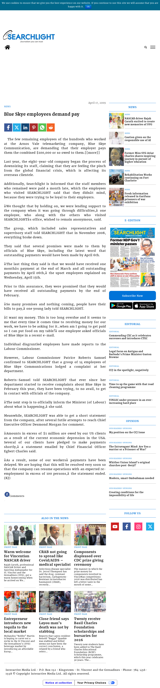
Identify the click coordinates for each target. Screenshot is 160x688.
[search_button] (145, 47)
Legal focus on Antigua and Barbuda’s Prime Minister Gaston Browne (130, 354)
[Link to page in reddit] (51, 127)
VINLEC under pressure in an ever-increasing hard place (131, 401)
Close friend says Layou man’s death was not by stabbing (54, 625)
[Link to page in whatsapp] (42, 127)
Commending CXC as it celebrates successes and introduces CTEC (130, 337)
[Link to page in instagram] (138, 527)
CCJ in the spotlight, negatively (129, 370)
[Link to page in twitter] (17, 127)
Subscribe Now (132, 295)
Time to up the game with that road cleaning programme (131, 386)
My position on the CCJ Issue (127, 432)
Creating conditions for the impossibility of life (126, 494)
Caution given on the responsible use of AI (138, 139)
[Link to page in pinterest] (34, 127)
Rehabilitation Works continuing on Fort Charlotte (138, 177)
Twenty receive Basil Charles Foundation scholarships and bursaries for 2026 (89, 629)
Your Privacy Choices (91, 682)
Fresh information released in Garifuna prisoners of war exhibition (137, 198)
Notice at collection (58, 682)
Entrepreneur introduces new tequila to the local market (17, 625)
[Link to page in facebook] (8, 127)
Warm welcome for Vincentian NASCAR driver (17, 556)
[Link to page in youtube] (115, 527)
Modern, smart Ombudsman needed (131, 478)
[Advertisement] (80, 74)
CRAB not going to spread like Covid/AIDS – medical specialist (55, 558)
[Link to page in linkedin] (25, 127)
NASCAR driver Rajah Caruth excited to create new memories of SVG (140, 121)
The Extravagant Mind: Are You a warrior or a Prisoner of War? (130, 448)
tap (152, 47)
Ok (88, 6)
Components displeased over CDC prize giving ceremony (89, 558)
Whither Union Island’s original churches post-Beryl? (129, 464)
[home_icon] (7, 47)
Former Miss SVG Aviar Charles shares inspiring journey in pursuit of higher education (140, 157)
